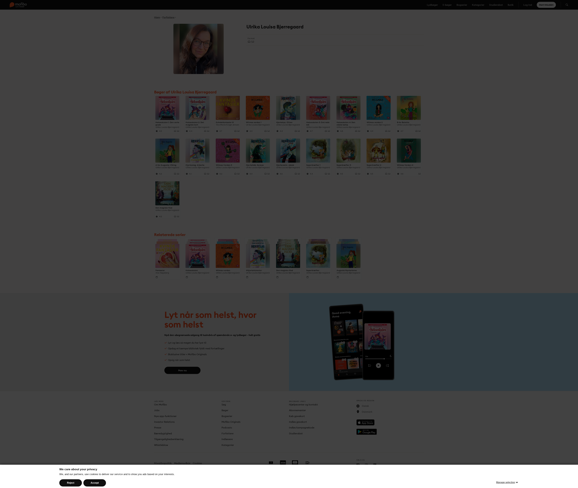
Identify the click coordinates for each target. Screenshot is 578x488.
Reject (70, 483)
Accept (95, 483)
